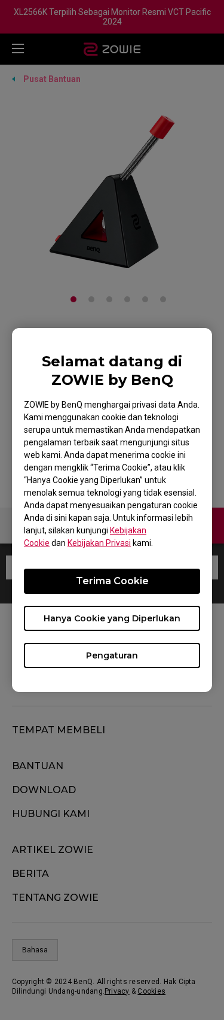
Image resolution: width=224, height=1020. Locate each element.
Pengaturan (112, 655)
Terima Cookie (112, 581)
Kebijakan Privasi (99, 543)
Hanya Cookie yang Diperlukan (112, 618)
